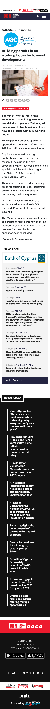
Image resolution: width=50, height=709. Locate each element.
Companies (20, 287)
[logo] (11, 16)
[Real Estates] (19, 40)
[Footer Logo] (17, 626)
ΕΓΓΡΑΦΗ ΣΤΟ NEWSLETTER (23, 673)
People (20, 268)
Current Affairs (24, 365)
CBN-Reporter (9, 108)
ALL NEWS (12, 380)
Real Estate (23, 108)
